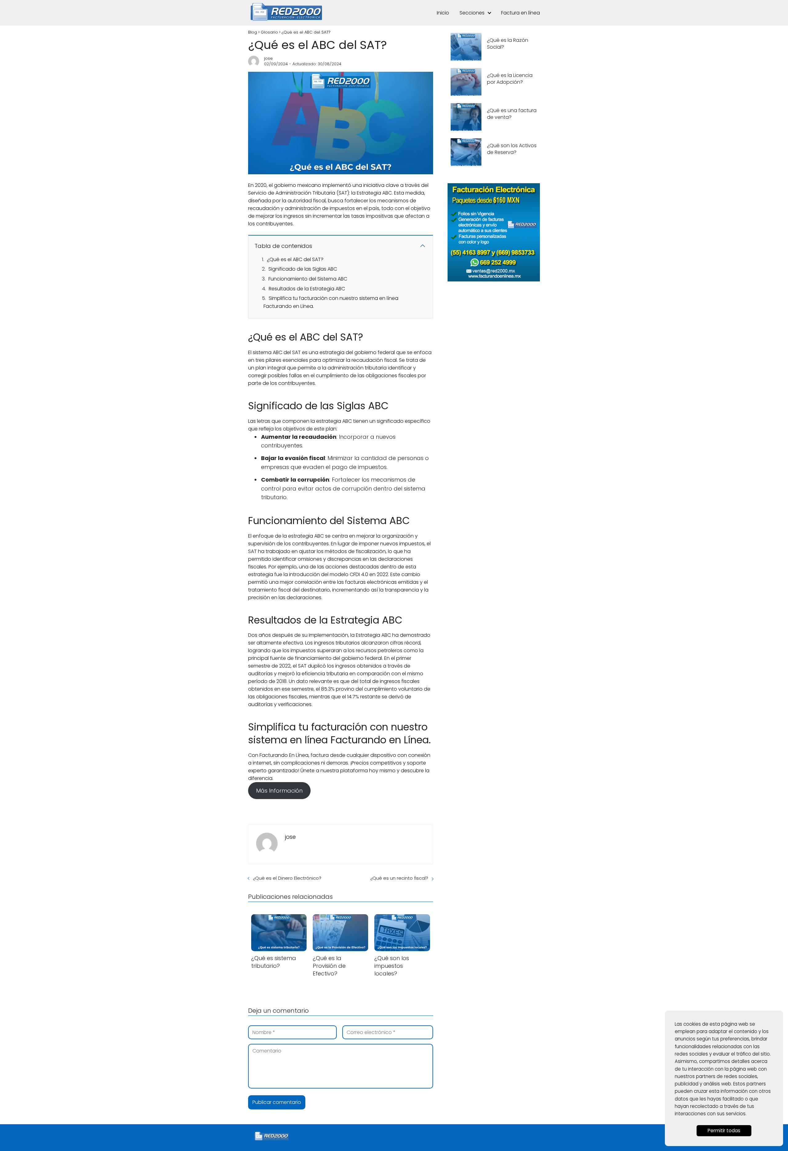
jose (268, 58)
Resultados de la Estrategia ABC (307, 288)
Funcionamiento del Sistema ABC (307, 278)
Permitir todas (724, 1130)
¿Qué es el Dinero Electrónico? (287, 878)
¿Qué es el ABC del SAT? (295, 259)
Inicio (443, 12)
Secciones (472, 12)
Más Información (279, 790)
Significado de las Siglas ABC (302, 269)
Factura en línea (520, 12)
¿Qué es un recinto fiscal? (399, 878)
